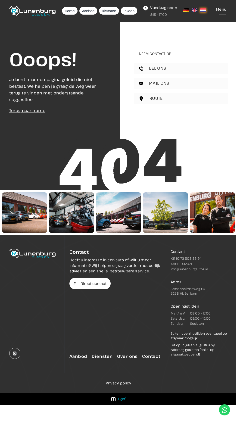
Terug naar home (27, 110)
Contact (151, 356)
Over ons (127, 356)
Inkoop (129, 11)
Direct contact (93, 283)
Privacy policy (118, 383)
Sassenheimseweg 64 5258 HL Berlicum (188, 291)
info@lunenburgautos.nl (189, 269)
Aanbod (88, 11)
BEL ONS (157, 68)
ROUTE (155, 98)
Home (70, 11)
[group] (24, 212)
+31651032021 (181, 264)
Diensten (109, 11)
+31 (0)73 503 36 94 (186, 258)
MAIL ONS (158, 83)
